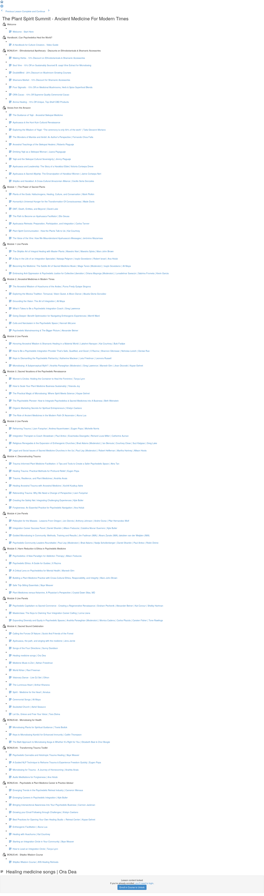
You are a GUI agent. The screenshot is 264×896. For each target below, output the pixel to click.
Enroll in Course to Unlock (132, 887)
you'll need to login (144, 883)
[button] (2, 2)
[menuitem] (2, 7)
